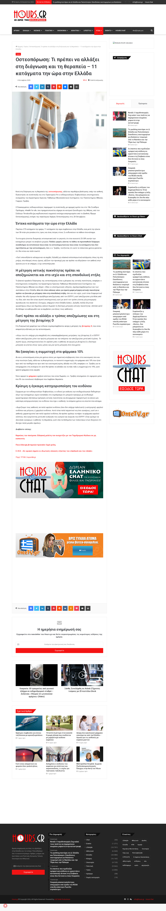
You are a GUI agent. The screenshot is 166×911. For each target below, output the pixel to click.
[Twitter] (36, 86)
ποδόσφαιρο (127, 865)
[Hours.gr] (30, 15)
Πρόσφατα (142, 103)
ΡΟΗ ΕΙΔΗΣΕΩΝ (137, 853)
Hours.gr (15, 899)
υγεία (136, 865)
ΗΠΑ (132, 845)
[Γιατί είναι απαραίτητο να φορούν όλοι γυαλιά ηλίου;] (29, 754)
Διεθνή (144, 840)
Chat (88, 840)
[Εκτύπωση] (76, 86)
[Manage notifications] (5, 906)
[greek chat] (59, 498)
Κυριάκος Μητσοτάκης (130, 849)
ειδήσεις (137, 861)
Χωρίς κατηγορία (92, 877)
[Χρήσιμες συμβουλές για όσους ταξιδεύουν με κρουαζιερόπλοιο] (29, 723)
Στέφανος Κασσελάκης (141, 857)
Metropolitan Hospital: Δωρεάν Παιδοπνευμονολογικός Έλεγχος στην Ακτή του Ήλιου (89, 766)
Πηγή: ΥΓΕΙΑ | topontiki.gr (26, 457)
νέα (145, 861)
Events (108, 30)
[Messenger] (65, 86)
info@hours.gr (138, 2)
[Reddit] (59, 86)
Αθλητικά (75, 30)
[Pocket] (76, 608)
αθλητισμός (127, 861)
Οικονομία (61, 30)
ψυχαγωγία (145, 865)
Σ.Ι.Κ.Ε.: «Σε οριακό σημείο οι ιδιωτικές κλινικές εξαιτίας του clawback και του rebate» (54, 451)
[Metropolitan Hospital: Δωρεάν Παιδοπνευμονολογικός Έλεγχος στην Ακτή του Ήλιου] (89, 754)
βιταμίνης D (87, 326)
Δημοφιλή (120, 103)
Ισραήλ (140, 845)
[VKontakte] (65, 608)
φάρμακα (33, 376)
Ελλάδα (26, 30)
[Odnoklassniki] (70, 608)
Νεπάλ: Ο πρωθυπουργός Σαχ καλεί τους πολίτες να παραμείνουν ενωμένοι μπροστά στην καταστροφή (139, 118)
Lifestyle (87, 30)
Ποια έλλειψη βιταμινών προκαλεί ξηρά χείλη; (36, 445)
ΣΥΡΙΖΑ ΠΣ (126, 857)
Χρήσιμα (89, 874)
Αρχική (16, 30)
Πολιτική (48, 30)
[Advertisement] (107, 15)
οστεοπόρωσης (55, 191)
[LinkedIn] (42, 86)
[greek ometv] (59, 557)
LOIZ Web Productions (62, 899)
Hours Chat (149, 2)
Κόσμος (37, 30)
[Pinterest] (53, 86)
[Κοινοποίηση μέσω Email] (70, 86)
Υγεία (98, 30)
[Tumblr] (48, 86)
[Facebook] (30, 86)
